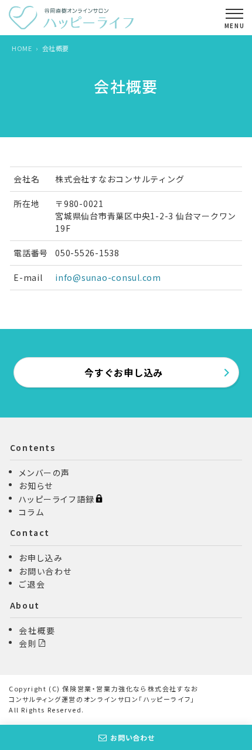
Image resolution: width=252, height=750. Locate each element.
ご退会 (32, 584)
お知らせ (36, 485)
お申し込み (41, 558)
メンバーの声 (44, 472)
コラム (31, 512)
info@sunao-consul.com (108, 277)
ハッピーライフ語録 (56, 499)
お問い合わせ (132, 737)
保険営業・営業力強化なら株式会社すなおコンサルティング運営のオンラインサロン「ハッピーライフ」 (104, 694)
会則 (28, 643)
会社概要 (37, 630)
